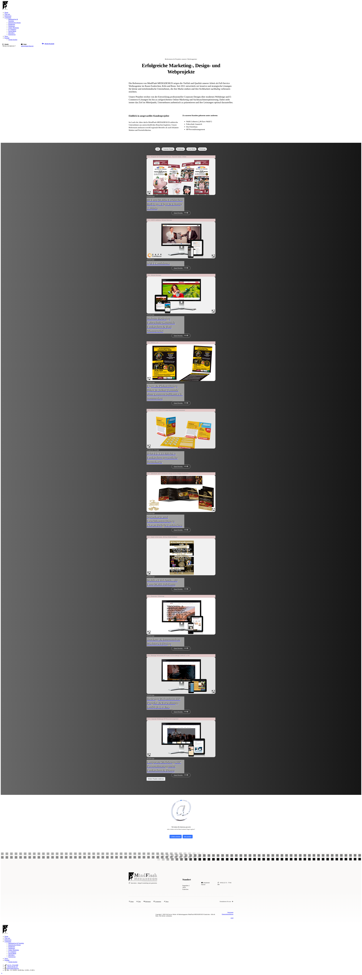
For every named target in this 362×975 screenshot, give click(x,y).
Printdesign (11, 24)
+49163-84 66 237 (12, 967)
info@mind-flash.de (13, 968)
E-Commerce (12, 29)
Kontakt (7, 38)
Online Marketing (13, 28)
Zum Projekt (178, 213)
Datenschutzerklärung (227, 914)
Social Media (12, 31)
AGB (232, 918)
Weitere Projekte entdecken (156, 779)
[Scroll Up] (2, 973)
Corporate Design (168, 149)
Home (6, 12)
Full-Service (12, 34)
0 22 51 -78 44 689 (12, 965)
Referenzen (8, 16)
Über (139, 901)
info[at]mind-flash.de (27, 46)
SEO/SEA (11, 33)
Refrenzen (148, 901)
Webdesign (11, 26)
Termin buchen (12, 39)
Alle (157, 149)
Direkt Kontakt (49, 43)
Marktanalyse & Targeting (13, 20)
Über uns (7, 14)
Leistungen (8, 17)
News (6, 36)
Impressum (230, 912)
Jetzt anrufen (187, 836)
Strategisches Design (14, 22)
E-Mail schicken (175, 836)
